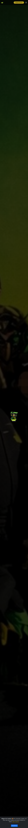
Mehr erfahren (15, 821)
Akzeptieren (14, 825)
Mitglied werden (18, 2)
